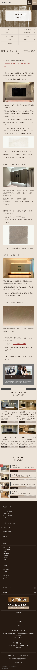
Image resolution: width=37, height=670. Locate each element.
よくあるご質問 (7, 531)
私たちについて (7, 507)
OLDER (31, 389)
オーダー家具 (9, 36)
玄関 (10, 39)
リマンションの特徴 (7, 511)
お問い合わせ (4, 666)
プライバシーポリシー (13, 666)
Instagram (18, 621)
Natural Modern (6, 571)
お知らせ (5, 536)
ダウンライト (6, 557)
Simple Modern (6, 569)
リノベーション (27, 29)
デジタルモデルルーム (9, 523)
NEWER (6, 389)
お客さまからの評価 (7, 515)
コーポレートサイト (8, 587)
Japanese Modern (6, 578)
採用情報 (5, 592)
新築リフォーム (10, 32)
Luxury (4, 573)
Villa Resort (5, 582)
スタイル (5, 565)
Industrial (4, 580)
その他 (10, 43)
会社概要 (5, 517)
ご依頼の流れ (6, 527)
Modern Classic (6, 575)
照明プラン (27, 32)
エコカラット (27, 39)
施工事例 (5, 543)
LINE (18, 625)
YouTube (18, 612)
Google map (18, 635)
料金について (6, 513)
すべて (10, 29)
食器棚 (27, 36)
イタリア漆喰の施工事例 (19, 344)
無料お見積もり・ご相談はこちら (19, 607)
